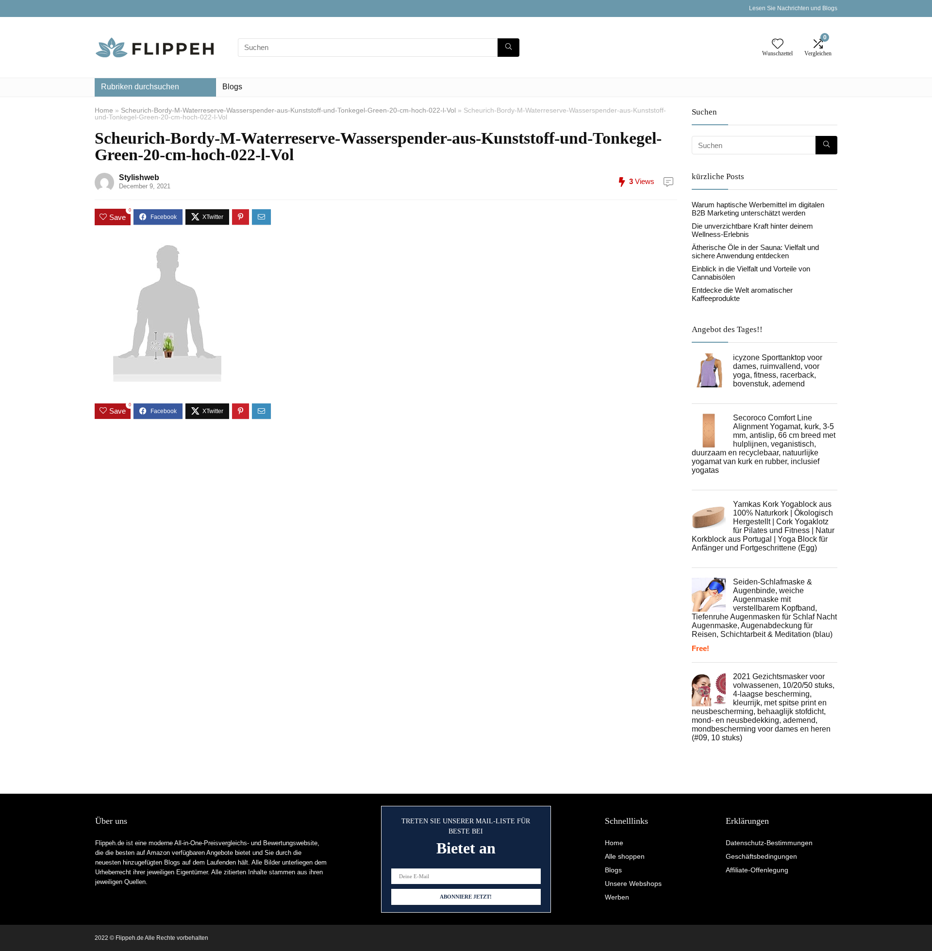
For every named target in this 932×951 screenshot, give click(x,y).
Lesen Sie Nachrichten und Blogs (793, 8)
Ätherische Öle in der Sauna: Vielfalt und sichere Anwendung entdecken (755, 251)
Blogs (232, 87)
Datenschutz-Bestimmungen (769, 843)
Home (104, 110)
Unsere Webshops (633, 883)
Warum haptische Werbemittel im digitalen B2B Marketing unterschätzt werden (758, 208)
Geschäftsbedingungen (761, 856)
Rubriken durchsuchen (140, 87)
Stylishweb (139, 177)
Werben (617, 897)
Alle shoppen (625, 856)
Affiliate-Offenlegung (757, 870)
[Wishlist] (777, 44)
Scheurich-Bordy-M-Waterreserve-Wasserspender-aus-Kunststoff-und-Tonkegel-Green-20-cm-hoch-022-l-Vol (288, 110)
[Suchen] (508, 47)
